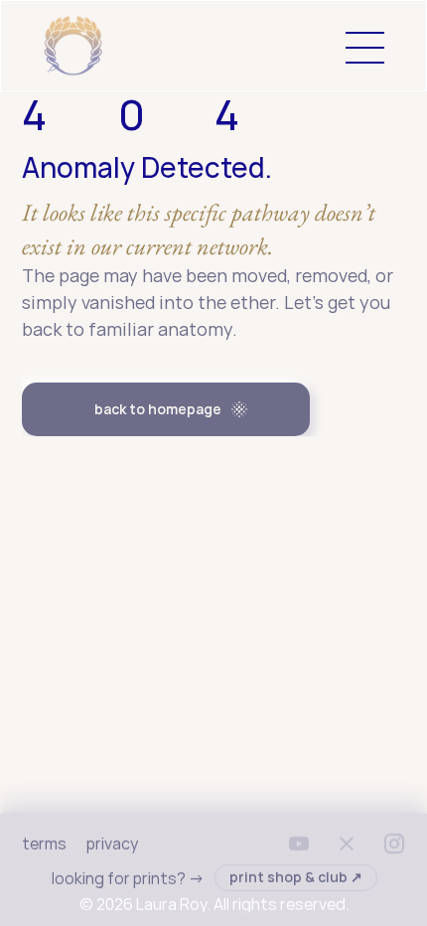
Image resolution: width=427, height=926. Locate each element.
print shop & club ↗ (294, 876)
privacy (111, 843)
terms (44, 843)
